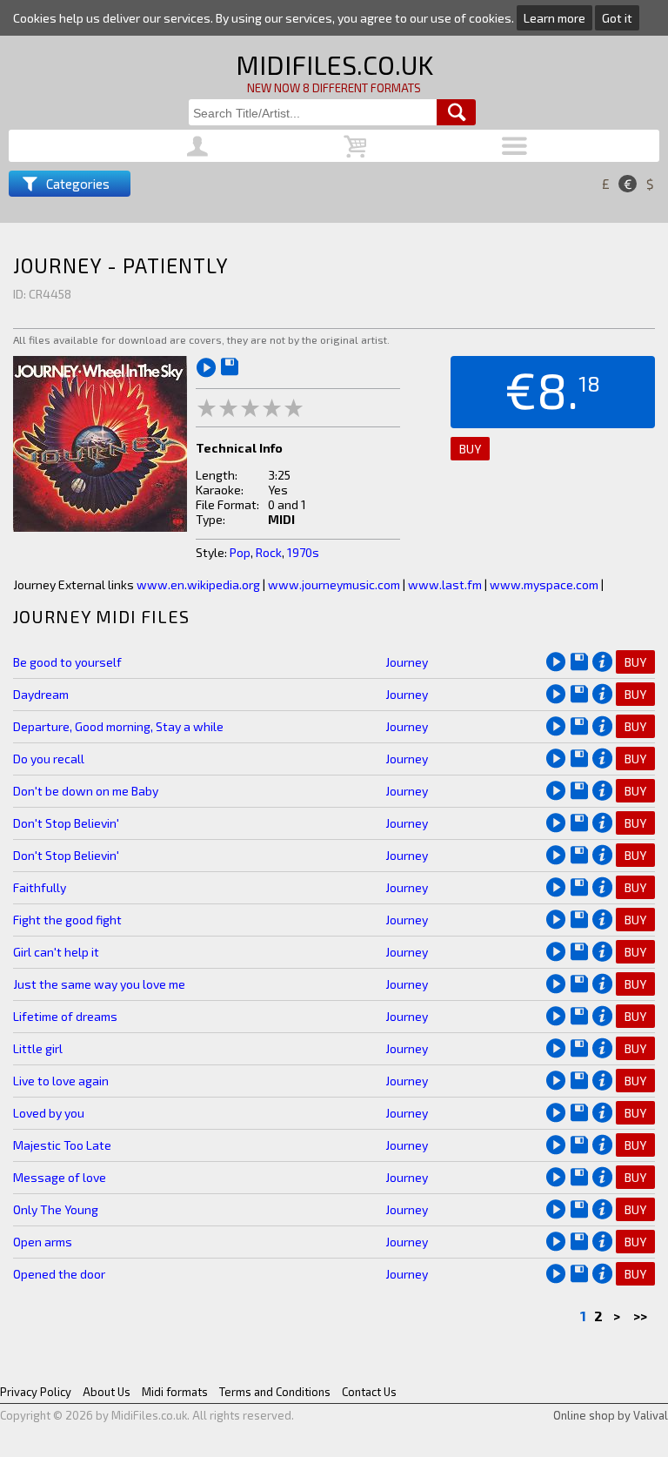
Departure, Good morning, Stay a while (118, 726)
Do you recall (48, 758)
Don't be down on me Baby (85, 790)
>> (641, 1315)
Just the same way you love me (99, 984)
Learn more (554, 17)
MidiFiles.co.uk (334, 64)
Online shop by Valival (610, 1415)
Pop (240, 552)
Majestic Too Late (62, 1145)
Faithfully (39, 887)
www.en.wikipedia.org (198, 584)
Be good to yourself (67, 662)
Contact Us (369, 1392)
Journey (406, 662)
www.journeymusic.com (334, 584)
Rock (269, 552)
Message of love (59, 1177)
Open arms (42, 1241)
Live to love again (61, 1080)
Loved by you (48, 1112)
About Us (106, 1392)
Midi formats (175, 1392)
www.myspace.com (544, 584)
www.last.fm (445, 584)
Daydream (41, 694)
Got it (617, 17)
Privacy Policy (35, 1392)
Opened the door (59, 1273)
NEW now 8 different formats (334, 88)
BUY (470, 448)
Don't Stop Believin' (66, 823)
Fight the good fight (67, 919)
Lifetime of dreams (65, 1016)
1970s (303, 552)
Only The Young (55, 1209)
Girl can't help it (56, 951)
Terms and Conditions (275, 1392)
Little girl (38, 1048)
